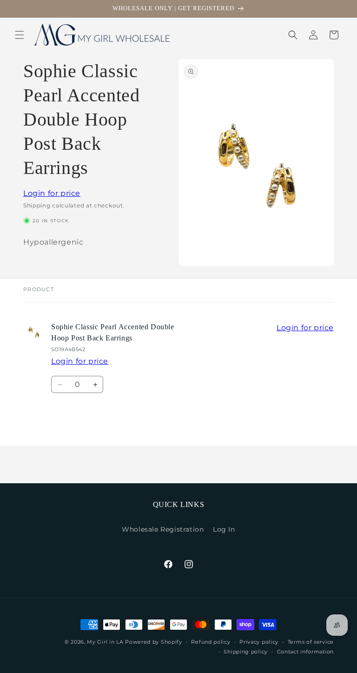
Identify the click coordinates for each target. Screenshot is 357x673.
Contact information (305, 651)
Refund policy (210, 642)
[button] (19, 35)
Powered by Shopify (153, 642)
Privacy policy (258, 642)
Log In (224, 529)
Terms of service (311, 642)
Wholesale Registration (163, 529)
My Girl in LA (105, 642)
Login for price (51, 193)
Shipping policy (246, 651)
